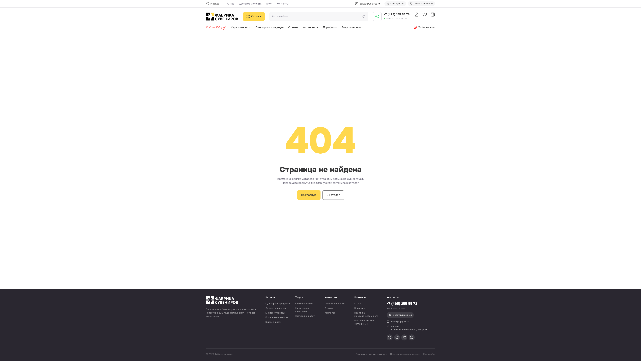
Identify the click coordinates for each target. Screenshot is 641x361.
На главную (308, 195)
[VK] (404, 337)
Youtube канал (426, 27)
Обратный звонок (423, 3)
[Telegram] (397, 337)
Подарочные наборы (276, 317)
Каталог (256, 16)
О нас (230, 3)
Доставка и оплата (250, 3)
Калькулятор (397, 3)
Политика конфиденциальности (371, 354)
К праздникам (239, 27)
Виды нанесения (351, 27)
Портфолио (330, 27)
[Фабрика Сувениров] (222, 16)
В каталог (333, 195)
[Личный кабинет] (416, 14)
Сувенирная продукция (270, 27)
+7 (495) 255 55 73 (397, 14)
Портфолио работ (304, 316)
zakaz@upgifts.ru (400, 321)
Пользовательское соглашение (405, 354)
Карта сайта (429, 354)
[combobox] (317, 17)
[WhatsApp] (377, 16)
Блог (269, 3)
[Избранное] (424, 14)
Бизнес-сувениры (275, 312)
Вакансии (359, 308)
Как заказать (310, 27)
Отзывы (293, 27)
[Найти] (364, 16)
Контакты (282, 3)
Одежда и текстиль (275, 308)
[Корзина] (432, 14)
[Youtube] (412, 337)
